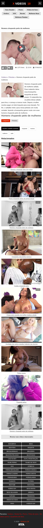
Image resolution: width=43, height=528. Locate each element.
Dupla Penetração (31, 459)
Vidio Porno (31, 500)
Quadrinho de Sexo (17, 516)
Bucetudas (31, 455)
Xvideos (4, 77)
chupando (24, 128)
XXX (14, 13)
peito (12, 133)
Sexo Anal (31, 485)
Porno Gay (12, 488)
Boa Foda (12, 447)
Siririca (31, 492)
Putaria (31, 481)
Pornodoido (12, 477)
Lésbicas (31, 466)
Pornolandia (31, 477)
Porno (21, 10)
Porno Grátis (31, 474)
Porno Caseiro (12, 474)
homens (32, 128)
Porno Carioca (30, 470)
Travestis (31, 496)
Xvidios (6, 13)
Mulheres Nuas (34, 13)
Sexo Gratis (31, 488)
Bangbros (12, 444)
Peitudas (12, 77)
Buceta (22, 13)
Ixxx (12, 466)
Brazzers (30, 451)
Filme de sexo (33, 514)
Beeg (31, 444)
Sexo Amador (9, 10)
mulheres (5, 133)
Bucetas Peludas (12, 455)
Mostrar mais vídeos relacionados (21, 437)
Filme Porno (12, 462)
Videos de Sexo (32, 10)
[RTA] (21, 525)
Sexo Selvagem (12, 492)
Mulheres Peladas (21, 17)
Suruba (12, 496)
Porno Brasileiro (12, 470)
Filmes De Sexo (30, 462)
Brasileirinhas (12, 451)
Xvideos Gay (30, 503)
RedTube (12, 485)
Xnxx (12, 503)
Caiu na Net (12, 459)
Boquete (31, 447)
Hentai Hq (17, 514)
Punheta (12, 481)
